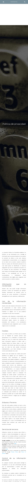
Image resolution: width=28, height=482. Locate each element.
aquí (15, 443)
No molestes (14, 1)
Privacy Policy (14, 451)
